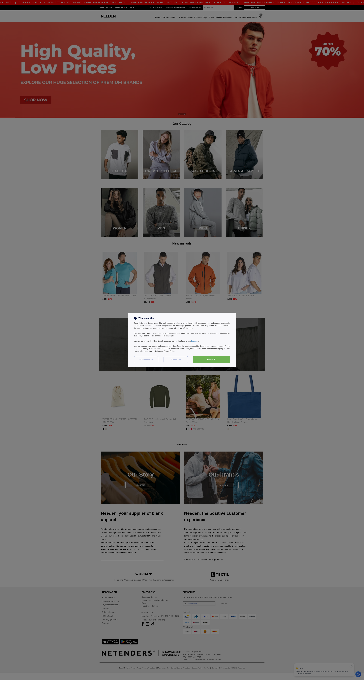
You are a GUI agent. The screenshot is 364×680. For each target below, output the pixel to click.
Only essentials (146, 359)
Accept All (211, 359)
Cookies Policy (154, 351)
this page (194, 341)
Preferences (176, 359)
